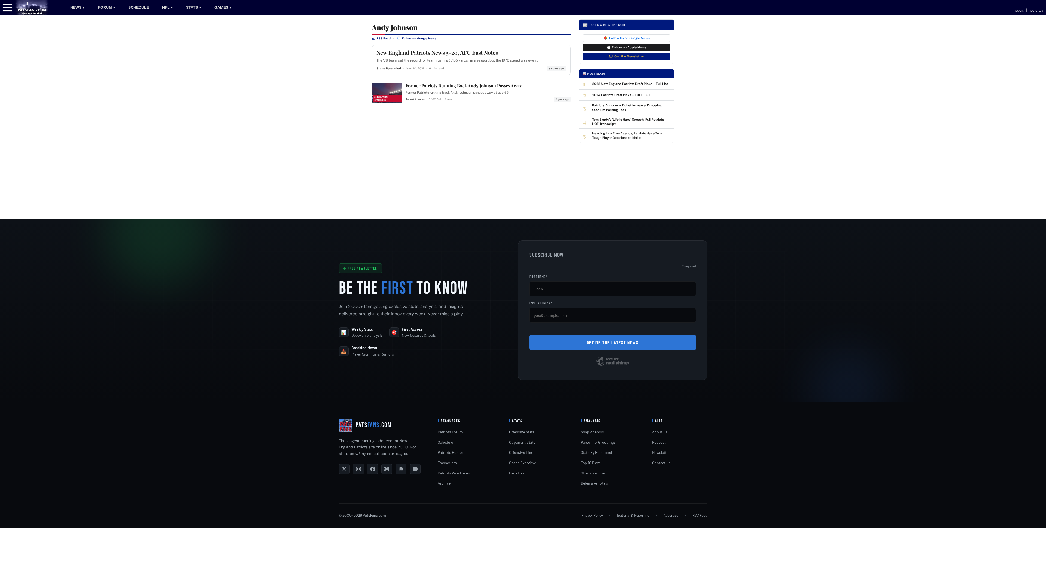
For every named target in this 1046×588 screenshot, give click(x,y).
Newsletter (661, 452)
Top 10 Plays (591, 462)
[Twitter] (344, 469)
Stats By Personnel (596, 452)
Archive (444, 483)
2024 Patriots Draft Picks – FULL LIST (621, 95)
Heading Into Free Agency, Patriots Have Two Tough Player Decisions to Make (627, 135)
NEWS (77, 7)
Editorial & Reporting (633, 515)
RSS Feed (383, 38)
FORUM (106, 7)
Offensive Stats (521, 432)
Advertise (671, 515)
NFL (167, 7)
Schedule (445, 442)
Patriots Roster (450, 452)
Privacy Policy (592, 515)
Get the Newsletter (629, 56)
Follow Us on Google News (629, 38)
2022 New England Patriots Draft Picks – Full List (630, 84)
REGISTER (1036, 10)
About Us (660, 432)
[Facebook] (372, 469)
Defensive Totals (594, 483)
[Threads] (401, 469)
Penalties (516, 473)
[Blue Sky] (386, 469)
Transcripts (447, 462)
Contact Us (661, 462)
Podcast (659, 442)
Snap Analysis (592, 432)
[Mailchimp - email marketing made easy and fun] (613, 365)
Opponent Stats (522, 442)
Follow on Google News (418, 38)
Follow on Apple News (629, 47)
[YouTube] (415, 469)
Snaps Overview (522, 462)
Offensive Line (521, 452)
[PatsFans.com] (32, 7)
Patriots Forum (450, 432)
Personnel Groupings (598, 442)
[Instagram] (358, 469)
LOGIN (1019, 10)
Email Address (540, 303)
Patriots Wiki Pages (454, 473)
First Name (538, 276)
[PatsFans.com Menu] (7, 7)
